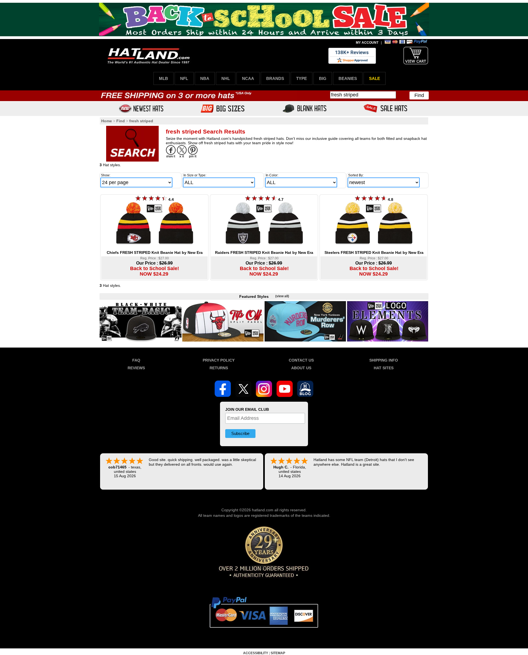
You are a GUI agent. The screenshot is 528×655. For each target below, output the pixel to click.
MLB (163, 78)
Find (419, 95)
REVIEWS (136, 368)
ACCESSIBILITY (255, 653)
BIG (322, 78)
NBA (204, 78)
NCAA (248, 78)
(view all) (282, 296)
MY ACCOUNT (367, 43)
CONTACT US (301, 360)
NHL (225, 78)
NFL (184, 78)
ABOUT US (301, 368)
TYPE (301, 78)
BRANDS (275, 78)
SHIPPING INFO (383, 360)
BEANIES (348, 78)
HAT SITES (384, 368)
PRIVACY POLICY (219, 360)
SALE (374, 78)
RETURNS (219, 368)
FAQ (136, 360)
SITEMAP (278, 653)
